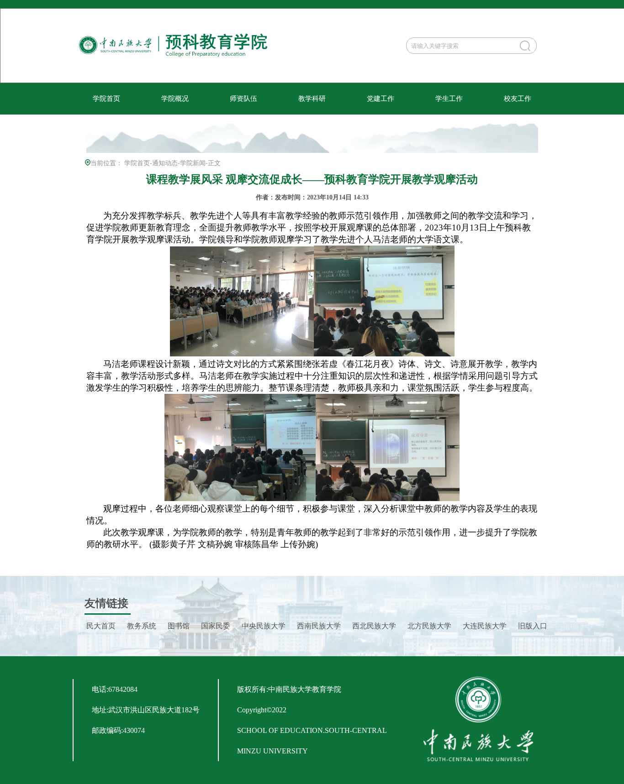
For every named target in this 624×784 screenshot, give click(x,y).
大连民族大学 (485, 626)
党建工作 (380, 98)
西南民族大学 (319, 626)
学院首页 (106, 98)
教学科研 (312, 98)
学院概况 (175, 98)
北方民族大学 (429, 626)
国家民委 (215, 626)
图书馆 (179, 626)
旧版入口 (532, 626)
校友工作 (517, 98)
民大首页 (101, 626)
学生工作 (449, 98)
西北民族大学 (374, 626)
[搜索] (525, 46)
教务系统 (141, 626)
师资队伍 (243, 98)
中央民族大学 (264, 626)
